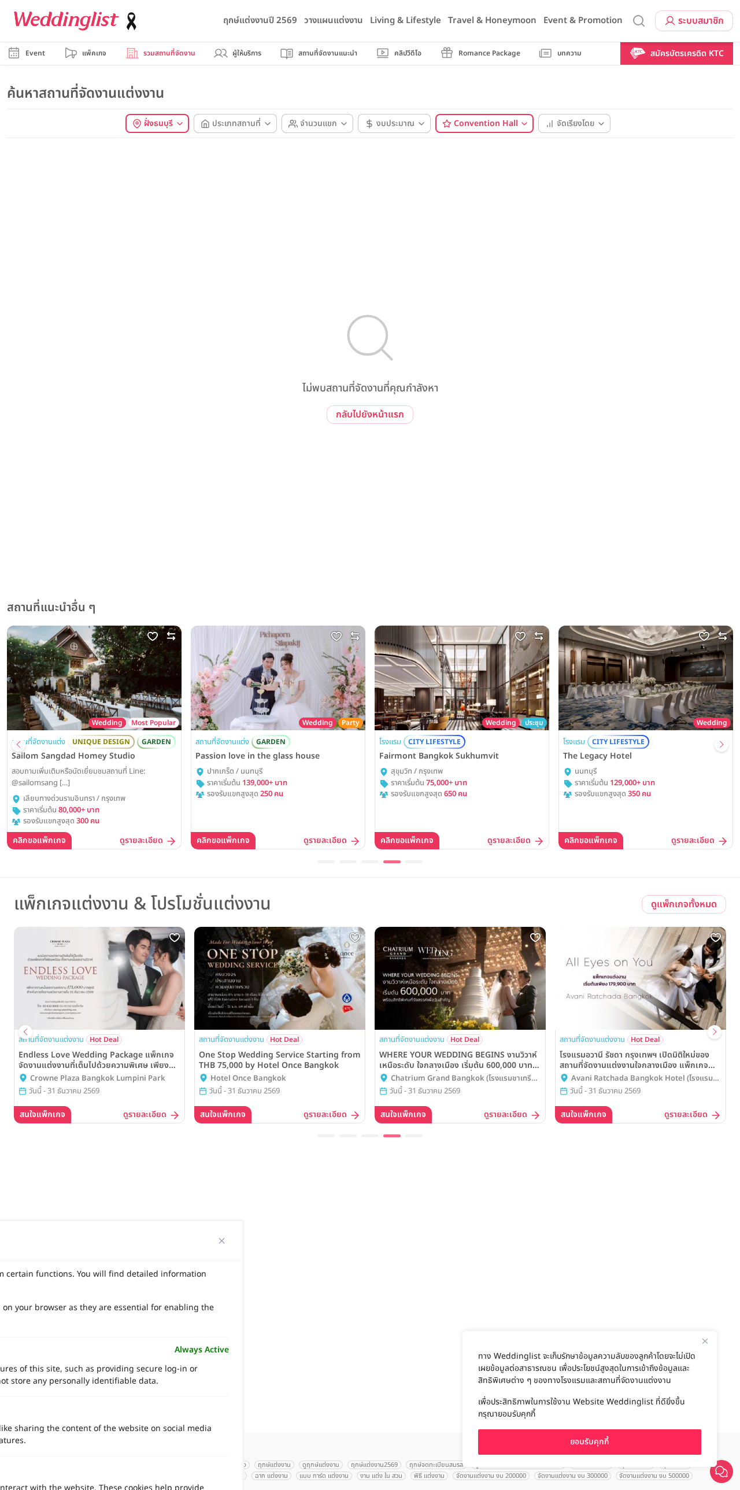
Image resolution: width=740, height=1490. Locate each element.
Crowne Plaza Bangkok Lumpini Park (97, 1078)
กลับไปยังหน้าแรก (370, 415)
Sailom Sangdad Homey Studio (73, 756)
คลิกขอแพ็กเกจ (39, 840)
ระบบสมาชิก (701, 21)
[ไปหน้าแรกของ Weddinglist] (77, 21)
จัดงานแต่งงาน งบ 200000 (491, 1475)
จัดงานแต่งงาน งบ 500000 (654, 1475)
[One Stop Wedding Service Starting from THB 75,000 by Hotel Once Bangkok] (279, 978)
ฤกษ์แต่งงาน (274, 1465)
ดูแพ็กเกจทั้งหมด (684, 904)
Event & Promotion (583, 20)
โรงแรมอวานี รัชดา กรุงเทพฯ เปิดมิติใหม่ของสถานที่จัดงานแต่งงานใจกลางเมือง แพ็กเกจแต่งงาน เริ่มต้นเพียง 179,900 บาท (634, 1060)
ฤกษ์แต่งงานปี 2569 (260, 20)
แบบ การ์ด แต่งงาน (324, 1475)
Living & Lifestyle (405, 20)
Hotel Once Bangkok (248, 1078)
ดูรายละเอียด (141, 840)
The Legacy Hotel (597, 756)
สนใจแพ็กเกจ (42, 1114)
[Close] (705, 1341)
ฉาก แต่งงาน (271, 1475)
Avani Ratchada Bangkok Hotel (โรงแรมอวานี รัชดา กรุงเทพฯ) (644, 1079)
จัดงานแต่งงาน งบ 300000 (573, 1475)
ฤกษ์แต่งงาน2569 (374, 1465)
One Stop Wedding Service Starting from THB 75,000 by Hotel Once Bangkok (280, 1060)
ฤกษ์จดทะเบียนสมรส (436, 1465)
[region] (589, 1399)
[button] (18, 745)
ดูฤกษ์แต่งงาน (320, 1465)
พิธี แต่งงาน (429, 1475)
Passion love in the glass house (257, 756)
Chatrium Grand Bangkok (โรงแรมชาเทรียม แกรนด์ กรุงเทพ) (466, 1079)
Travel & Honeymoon (492, 20)
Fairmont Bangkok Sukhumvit (439, 756)
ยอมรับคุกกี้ (589, 1442)
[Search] (639, 21)
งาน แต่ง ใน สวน (381, 1475)
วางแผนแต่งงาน (333, 20)
